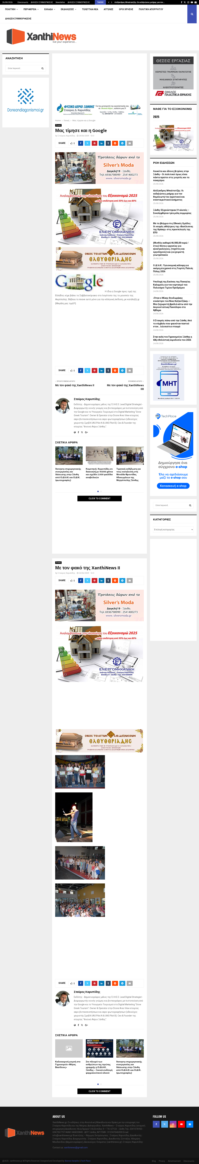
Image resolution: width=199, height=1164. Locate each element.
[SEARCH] (42, 68)
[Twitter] (164, 1124)
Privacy (162, 1161)
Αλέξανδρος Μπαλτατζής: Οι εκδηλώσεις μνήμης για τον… (139, 2)
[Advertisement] (99, 79)
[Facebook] (156, 1124)
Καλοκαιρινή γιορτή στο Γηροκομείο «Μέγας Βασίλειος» (68, 1064)
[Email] (189, 1124)
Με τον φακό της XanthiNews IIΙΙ (125, 387)
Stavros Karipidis (72, 1161)
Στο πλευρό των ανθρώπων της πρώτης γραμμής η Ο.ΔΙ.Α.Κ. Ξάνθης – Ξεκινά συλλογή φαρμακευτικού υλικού (99, 1067)
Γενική (58, 125)
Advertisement (174, 1161)
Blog (154, 1161)
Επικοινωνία (23, 2)
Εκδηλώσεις (67, 9)
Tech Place (85, 1161)
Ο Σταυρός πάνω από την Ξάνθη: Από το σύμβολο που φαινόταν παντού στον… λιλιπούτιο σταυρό (172, 323)
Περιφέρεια (29, 9)
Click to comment (100, 498)
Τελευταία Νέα (90, 9)
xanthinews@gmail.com (76, 1147)
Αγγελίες (108, 9)
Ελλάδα (48, 9)
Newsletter (60, 2)
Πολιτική (10, 9)
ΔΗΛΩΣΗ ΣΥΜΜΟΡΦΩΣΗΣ (42, 2)
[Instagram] (173, 1124)
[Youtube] (181, 1124)
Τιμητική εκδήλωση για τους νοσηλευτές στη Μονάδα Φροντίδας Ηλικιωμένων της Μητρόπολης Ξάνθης (128, 474)
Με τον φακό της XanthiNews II (74, 385)
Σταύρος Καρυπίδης (66, 136)
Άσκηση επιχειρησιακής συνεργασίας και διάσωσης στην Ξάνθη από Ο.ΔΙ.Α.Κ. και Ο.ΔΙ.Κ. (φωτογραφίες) (68, 474)
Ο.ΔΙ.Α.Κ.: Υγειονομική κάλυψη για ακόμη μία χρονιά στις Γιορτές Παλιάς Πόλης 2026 (173, 268)
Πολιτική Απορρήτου (151, 9)
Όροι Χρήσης (126, 9)
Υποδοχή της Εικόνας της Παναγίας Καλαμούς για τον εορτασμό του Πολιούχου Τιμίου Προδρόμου (171, 284)
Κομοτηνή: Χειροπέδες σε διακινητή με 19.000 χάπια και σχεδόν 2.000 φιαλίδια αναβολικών (99, 473)
